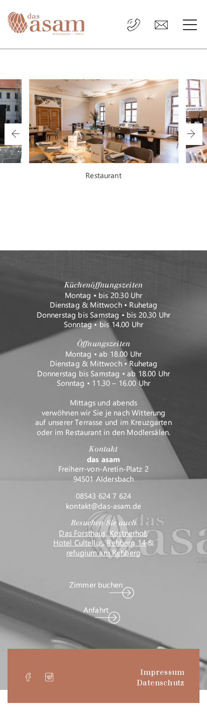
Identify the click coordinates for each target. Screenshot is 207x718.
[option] (103, 130)
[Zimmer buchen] (161, 25)
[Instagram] (49, 679)
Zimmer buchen (96, 585)
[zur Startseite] (46, 24)
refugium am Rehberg (103, 552)
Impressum (162, 672)
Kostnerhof (128, 533)
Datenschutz (160, 682)
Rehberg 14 (126, 542)
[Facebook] (28, 679)
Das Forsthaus (82, 533)
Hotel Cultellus (78, 542)
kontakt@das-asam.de (103, 506)
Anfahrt (96, 610)
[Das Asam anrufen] (134, 25)
